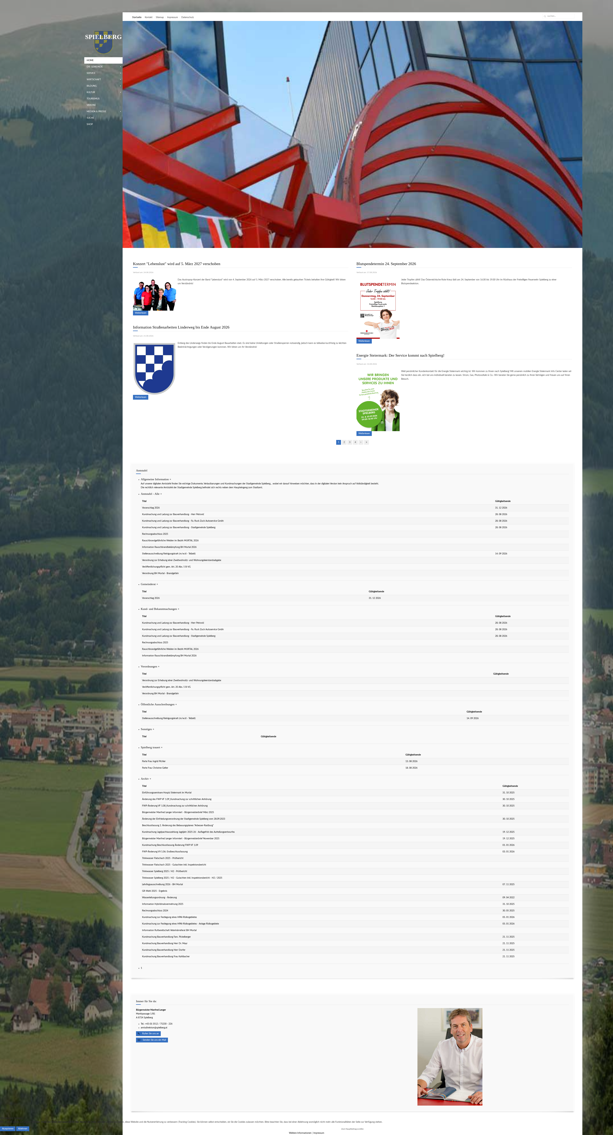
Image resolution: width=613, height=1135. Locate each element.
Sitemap (160, 17)
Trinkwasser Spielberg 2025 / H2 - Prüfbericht (164, 871)
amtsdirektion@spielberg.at (154, 1028)
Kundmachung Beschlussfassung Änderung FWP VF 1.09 (170, 845)
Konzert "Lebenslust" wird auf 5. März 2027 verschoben (176, 264)
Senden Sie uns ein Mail (153, 1040)
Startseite (136, 17)
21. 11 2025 (509, 937)
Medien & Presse (96, 111)
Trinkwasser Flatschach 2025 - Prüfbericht (162, 858)
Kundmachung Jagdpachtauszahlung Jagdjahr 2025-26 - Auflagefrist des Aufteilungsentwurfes (188, 832)
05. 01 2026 (509, 917)
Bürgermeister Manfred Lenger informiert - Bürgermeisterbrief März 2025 (178, 812)
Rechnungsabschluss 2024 (155, 911)
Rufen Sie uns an (149, 1034)
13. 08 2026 (411, 761)
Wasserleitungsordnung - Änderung (159, 897)
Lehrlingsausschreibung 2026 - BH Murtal (162, 884)
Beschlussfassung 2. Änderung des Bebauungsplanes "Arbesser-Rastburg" (178, 825)
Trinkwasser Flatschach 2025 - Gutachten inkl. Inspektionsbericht (174, 865)
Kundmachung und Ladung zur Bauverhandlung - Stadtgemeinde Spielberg (178, 527)
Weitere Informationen (300, 1133)
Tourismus (93, 99)
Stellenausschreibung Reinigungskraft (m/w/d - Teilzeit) (169, 554)
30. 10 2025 (509, 799)
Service (91, 73)
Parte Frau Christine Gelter (155, 768)
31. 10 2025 (509, 793)
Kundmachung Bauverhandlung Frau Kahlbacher (166, 956)
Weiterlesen (140, 313)
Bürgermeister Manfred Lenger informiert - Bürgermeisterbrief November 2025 (180, 839)
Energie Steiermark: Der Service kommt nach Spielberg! (400, 355)
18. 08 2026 (411, 768)
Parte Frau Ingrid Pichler (154, 761)
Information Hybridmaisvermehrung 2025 (162, 904)
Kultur (91, 92)
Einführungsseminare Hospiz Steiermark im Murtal (166, 793)
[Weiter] (361, 442)
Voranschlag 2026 (151, 508)
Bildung (92, 86)
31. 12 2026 (501, 508)
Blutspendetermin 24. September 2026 (386, 264)
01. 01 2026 (509, 845)
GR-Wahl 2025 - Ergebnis (154, 891)
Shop (90, 124)
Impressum (172, 17)
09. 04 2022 (509, 897)
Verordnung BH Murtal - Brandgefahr (160, 573)
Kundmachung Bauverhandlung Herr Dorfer (163, 950)
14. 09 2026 (501, 554)
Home (90, 60)
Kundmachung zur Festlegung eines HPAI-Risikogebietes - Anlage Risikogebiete (180, 924)
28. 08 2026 (501, 514)
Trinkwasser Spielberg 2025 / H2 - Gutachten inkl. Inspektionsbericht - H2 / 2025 (182, 878)
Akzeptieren (8, 1129)
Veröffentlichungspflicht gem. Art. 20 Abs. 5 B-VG (166, 567)
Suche (90, 118)
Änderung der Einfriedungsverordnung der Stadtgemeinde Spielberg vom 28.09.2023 (183, 819)
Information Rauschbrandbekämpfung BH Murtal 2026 (169, 547)
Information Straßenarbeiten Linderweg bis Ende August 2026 (181, 327)
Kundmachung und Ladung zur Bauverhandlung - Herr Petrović (173, 514)
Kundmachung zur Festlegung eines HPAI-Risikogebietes (169, 917)
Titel (144, 501)
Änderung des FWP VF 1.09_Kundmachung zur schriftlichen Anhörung (176, 799)
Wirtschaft (94, 79)
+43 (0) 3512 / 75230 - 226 (159, 1024)
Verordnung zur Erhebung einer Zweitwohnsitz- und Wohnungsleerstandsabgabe (181, 560)
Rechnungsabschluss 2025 (155, 534)
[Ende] (366, 442)
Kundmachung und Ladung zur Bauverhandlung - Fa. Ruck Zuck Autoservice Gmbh (183, 521)
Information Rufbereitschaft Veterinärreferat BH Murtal (169, 930)
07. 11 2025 (509, 884)
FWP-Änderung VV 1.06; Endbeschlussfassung (165, 852)
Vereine (91, 105)
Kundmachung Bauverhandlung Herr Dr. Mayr (164, 943)
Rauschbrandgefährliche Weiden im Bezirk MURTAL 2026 (170, 541)
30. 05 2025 (509, 911)
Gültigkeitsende (503, 501)
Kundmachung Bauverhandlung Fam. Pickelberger (166, 937)
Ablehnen (22, 1129)
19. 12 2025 (509, 832)
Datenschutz (187, 17)
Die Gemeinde (95, 67)
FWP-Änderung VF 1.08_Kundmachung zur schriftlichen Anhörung (175, 806)
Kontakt (148, 17)
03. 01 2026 (509, 852)
